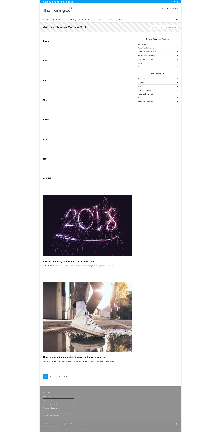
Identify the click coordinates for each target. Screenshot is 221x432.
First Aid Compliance (145, 90)
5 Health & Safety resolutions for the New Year (68, 261)
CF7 (45, 100)
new (45, 139)
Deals (140, 63)
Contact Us (142, 79)
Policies (140, 98)
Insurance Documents (146, 94)
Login (162, 8)
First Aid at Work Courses (147, 52)
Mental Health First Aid (146, 48)
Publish (47, 178)
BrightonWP (68, 424)
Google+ (177, 1)
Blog (139, 86)
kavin (46, 60)
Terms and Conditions (145, 101)
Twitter (174, 1)
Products (141, 67)
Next (66, 376)
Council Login (142, 44)
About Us (141, 83)
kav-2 (46, 41)
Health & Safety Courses (146, 55)
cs (44, 80)
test (45, 159)
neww (46, 119)
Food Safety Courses (145, 59)
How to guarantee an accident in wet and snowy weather (74, 357)
